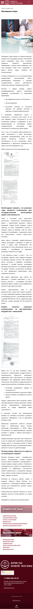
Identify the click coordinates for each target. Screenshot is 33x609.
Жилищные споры (8, 540)
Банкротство (7, 522)
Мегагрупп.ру (16, 601)
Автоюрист (6, 547)
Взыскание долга (8, 549)
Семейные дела (7, 543)
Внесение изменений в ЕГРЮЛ (12, 526)
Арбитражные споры (9, 516)
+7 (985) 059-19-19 (11, 578)
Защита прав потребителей (11, 545)
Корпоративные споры (10, 518)
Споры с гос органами (9, 520)
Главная (3, 8)
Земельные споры (8, 541)
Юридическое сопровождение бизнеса (15, 524)
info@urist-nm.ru (9, 588)
